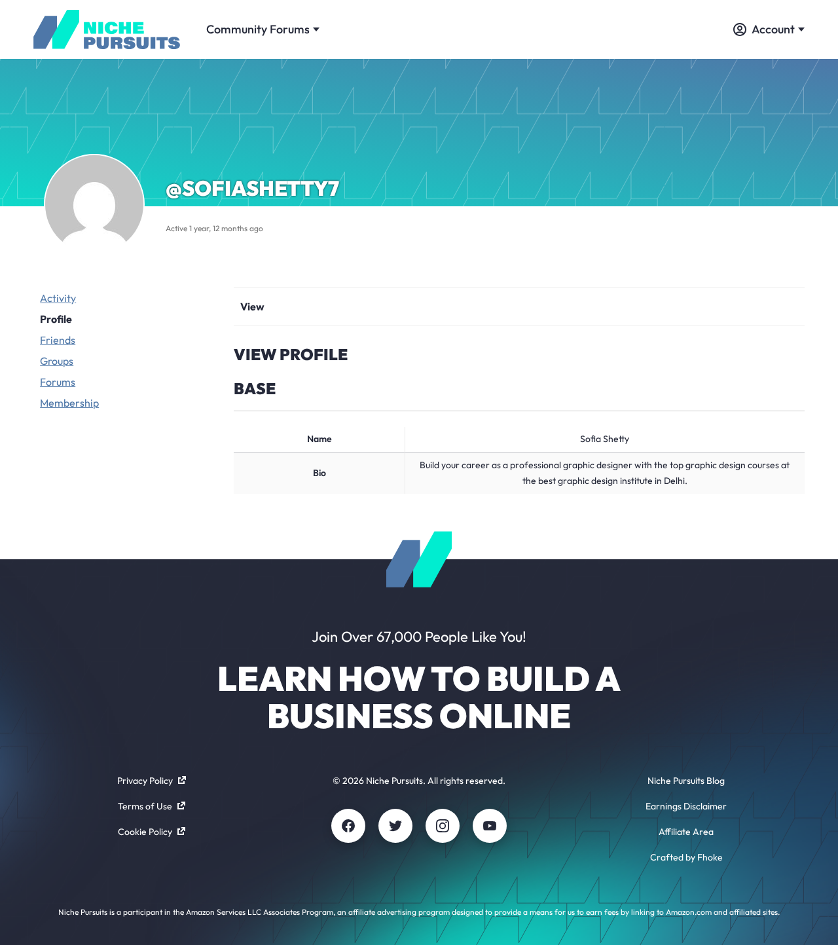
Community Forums (258, 29)
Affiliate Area (686, 832)
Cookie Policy (145, 832)
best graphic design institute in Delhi (611, 481)
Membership (69, 402)
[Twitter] (395, 826)
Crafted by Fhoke (686, 857)
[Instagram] (443, 826)
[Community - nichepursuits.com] (106, 29)
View (252, 306)
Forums (57, 381)
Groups (56, 360)
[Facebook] (348, 826)
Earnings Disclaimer (686, 806)
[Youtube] (490, 826)
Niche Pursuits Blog (686, 781)
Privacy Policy (145, 781)
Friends (57, 339)
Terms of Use (145, 806)
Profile (56, 318)
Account (773, 29)
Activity (58, 298)
